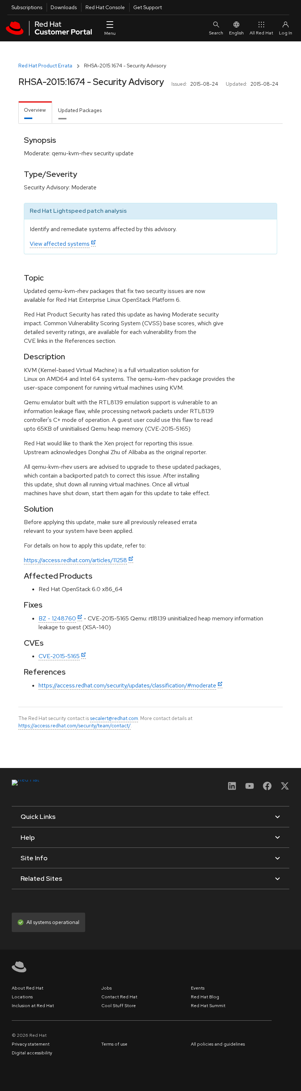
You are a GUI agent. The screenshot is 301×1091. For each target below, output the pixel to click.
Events (197, 988)
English (236, 33)
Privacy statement (31, 1044)
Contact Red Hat (119, 997)
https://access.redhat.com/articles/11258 (75, 560)
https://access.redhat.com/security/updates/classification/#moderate (127, 685)
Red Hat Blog (205, 997)
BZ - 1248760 (57, 618)
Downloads (64, 7)
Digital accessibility (32, 1053)
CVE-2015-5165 (59, 656)
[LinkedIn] (232, 788)
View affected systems (60, 244)
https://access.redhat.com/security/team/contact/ (74, 725)
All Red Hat (261, 33)
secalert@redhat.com (114, 718)
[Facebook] (267, 788)
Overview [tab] (35, 110)
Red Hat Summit (208, 1006)
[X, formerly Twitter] (284, 788)
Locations (22, 997)
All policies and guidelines (218, 1044)
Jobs (106, 988)
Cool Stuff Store (118, 1006)
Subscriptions (26, 7)
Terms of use (114, 1044)
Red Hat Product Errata (45, 65)
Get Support (147, 7)
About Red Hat (27, 988)
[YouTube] (249, 788)
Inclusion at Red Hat (33, 1006)
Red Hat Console (105, 7)
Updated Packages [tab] (80, 110)
